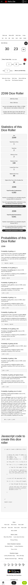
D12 (17, 38)
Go (14, 582)
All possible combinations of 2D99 (14, 206)
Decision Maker (9, 546)
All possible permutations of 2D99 (14, 230)
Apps (24, 1)
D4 (2, 38)
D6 (6, 38)
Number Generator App (11, 558)
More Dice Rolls (8, 537)
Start (24, 582)
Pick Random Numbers (17, 80)
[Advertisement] (14, 18)
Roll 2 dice (18, 35)
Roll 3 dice (14, 78)
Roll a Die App (20, 555)
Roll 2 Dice (14, 524)
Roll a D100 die (22, 78)
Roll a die (5, 35)
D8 (9, 38)
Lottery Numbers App (9, 555)
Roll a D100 (14, 530)
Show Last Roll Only (20, 70)
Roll (26, 43)
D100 (25, 38)
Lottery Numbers (19, 546)
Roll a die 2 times (6, 78)
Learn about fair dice (19, 537)
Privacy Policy (14, 539)
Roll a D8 (10, 527)
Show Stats (14, 59)
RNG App (20, 558)
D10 (13, 38)
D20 (21, 38)
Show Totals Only (6, 59)
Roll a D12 (23, 527)
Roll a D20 (11, 35)
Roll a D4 (4, 527)
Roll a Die (11, 2)
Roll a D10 (16, 527)
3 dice (24, 35)
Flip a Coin (7, 80)
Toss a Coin (14, 549)
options (3, 582)
